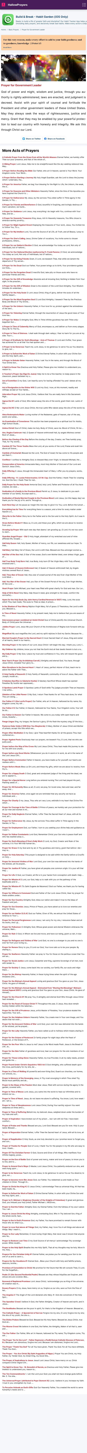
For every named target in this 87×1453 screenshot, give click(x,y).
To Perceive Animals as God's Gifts (17, 1387)
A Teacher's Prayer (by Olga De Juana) (19, 374)
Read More (7, 47)
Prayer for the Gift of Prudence (16, 1010)
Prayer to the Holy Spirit (12, 1247)
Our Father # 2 (8, 708)
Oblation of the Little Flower (14, 694)
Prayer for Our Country (12, 900)
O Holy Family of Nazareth (13, 674)
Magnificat (7, 633)
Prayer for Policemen (11, 927)
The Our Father (9, 1333)
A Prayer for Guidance (12, 211)
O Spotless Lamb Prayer (13, 688)
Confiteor (6, 460)
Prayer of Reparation (11, 1132)
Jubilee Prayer (8, 627)
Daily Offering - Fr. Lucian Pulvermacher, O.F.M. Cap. (25, 478)
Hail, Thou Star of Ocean (13, 575)
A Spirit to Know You (11, 367)
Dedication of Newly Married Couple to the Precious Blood (28, 498)
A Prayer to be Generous (13, 347)
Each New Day (8, 505)
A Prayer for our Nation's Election (17, 245)
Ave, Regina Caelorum (12, 432)
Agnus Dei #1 (8, 401)
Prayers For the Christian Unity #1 (17, 1254)
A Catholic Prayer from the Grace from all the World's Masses (29, 157)
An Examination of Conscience (15, 421)
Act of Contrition (9, 381)
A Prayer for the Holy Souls (14, 293)
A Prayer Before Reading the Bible (17, 171)
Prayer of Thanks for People (14, 1146)
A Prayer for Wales (10, 320)
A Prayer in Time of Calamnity (15, 326)
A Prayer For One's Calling (13, 238)
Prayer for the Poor (10, 1044)
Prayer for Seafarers (11, 954)
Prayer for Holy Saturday (13, 855)
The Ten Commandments (13, 1374)
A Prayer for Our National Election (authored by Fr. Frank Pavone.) (31, 252)
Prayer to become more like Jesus (17, 1180)
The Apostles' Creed (11, 1302)
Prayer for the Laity (10, 1031)
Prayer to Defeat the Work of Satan (17, 1193)
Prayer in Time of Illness (13, 1092)
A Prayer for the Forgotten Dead (16, 272)
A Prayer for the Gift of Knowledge (17, 279)
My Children (7, 649)
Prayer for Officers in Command (16, 893)
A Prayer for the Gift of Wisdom (16, 286)
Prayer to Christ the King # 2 (14, 1186)
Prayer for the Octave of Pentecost (17, 1037)
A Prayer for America (11, 184)
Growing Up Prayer (10, 530)
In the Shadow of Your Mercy (15, 606)
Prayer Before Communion (14, 760)
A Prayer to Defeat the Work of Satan (18, 353)
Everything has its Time (12, 509)
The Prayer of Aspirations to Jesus (17, 1360)
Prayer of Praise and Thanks (14, 1125)
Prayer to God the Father (13, 1207)
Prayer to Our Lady (10, 1234)
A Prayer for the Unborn (13, 306)
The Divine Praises (10, 1320)
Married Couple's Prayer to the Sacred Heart (22, 638)
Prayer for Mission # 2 (12, 879)
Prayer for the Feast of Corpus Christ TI (19, 1004)
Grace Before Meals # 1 (12, 523)
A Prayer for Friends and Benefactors (18, 204)
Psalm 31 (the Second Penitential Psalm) (20, 1274)
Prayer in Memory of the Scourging (17, 1078)
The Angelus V (8, 1295)
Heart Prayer (8, 588)
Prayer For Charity (10, 800)
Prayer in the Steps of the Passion (17, 1085)
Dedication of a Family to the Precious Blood (21, 491)
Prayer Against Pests (11, 739)
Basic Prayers (14, 30)
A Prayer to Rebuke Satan (13, 360)
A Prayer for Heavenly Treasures (16, 218)
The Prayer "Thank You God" (14, 1347)
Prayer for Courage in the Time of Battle (20, 807)
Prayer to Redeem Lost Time (15, 1241)
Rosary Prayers (9, 1288)
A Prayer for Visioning (12, 313)
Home (3, 30)
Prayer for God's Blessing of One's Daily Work (22, 841)
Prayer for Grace (9, 848)
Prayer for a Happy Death (13, 773)
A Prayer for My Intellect (13, 232)
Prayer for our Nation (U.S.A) (15, 913)
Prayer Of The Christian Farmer (16, 1153)
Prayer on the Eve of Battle (14, 1159)
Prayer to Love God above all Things (18, 1227)
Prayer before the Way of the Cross (18, 746)
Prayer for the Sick (10, 1051)
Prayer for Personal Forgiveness (16, 920)
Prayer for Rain (9, 934)
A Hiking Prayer (9, 164)
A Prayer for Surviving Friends (15, 259)
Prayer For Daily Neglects (13, 814)
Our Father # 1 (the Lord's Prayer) (17, 701)
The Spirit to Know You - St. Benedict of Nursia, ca (24, 1367)
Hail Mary (6, 550)
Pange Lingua (8, 721)
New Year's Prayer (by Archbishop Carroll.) (21, 660)
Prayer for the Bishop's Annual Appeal (19, 981)
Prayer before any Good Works (16, 753)
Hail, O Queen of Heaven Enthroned (18, 568)
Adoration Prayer (10, 394)
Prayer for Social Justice (13, 961)
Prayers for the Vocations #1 (14, 1261)
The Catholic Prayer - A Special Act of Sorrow (22, 1313)
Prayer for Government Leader (33, 30)
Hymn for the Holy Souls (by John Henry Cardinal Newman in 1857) (32, 600)
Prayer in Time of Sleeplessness (16, 1105)
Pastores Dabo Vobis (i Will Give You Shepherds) (24, 726)
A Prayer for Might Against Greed (17, 225)
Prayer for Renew (10, 947)
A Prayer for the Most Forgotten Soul (18, 299)
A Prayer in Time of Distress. (15, 333)
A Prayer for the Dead (12, 265)
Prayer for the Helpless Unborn (16, 1017)
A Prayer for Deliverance (13, 198)
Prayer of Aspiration (11, 1119)
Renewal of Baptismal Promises (16, 1281)
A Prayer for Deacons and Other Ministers (21, 191)
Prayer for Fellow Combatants (15, 834)
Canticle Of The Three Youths (15, 446)
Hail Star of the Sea (10, 554)
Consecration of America (13, 464)
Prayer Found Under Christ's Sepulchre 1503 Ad (23, 1065)
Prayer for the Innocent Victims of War (19, 1024)
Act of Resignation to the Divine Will (18, 387)
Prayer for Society (10, 967)
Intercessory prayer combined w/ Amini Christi (23, 620)
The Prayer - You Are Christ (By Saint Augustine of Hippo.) (28, 1353)
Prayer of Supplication (12, 1139)
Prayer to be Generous (12, 1173)
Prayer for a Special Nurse (13, 780)
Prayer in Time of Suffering (14, 1112)
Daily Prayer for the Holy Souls (15, 484)
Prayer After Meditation (12, 733)
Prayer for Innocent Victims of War (17, 861)
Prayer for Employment (12, 827)
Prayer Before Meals (11, 767)
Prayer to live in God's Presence (16, 1220)
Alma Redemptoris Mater (13, 414)
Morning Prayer (9, 645)
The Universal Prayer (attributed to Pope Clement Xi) (25, 1381)
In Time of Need (9, 613)
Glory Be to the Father (12, 516)
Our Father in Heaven (11, 715)
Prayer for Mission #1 (11, 886)
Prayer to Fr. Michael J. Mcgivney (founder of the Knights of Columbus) (33, 1200)
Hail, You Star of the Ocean (14, 581)
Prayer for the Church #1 (13, 997)
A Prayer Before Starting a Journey (17, 177)
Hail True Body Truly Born (13, 561)
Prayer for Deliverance (12, 821)
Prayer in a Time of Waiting (14, 1071)
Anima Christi (8, 428)
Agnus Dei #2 (8, 408)
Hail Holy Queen (9, 543)
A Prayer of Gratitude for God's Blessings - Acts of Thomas (28, 340)
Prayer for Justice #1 (11, 868)
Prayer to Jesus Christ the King (16, 1213)
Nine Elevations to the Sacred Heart (18, 667)
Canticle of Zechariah (11, 453)
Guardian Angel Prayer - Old (14, 536)
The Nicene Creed (10, 1326)
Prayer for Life (8, 875)
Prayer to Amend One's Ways (15, 1166)
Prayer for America (10, 794)
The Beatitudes (9, 1308)
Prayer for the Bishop (11, 974)
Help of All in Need (10, 593)
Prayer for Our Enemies (12, 907)
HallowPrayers (17, 4)
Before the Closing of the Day (15, 439)
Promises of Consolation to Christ (17, 1268)
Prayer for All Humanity (12, 787)
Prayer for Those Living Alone (15, 1058)
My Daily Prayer (9, 654)
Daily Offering (8, 471)
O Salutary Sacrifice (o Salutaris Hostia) (19, 681)
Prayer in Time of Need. (12, 1098)
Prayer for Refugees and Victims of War (19, 940)
